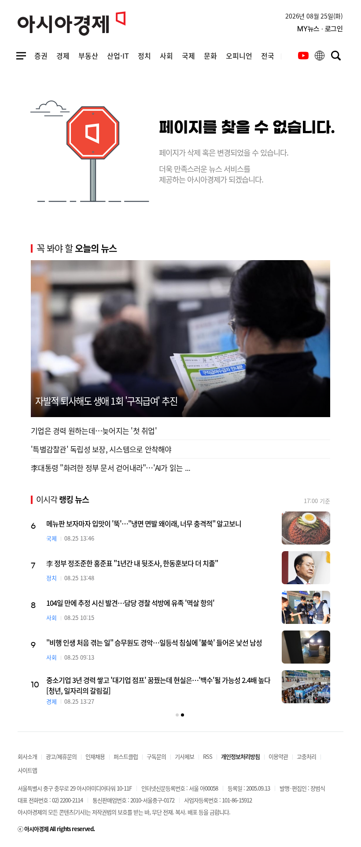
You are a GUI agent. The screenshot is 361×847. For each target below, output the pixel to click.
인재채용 (95, 756)
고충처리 (306, 756)
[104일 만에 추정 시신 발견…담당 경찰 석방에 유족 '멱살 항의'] (306, 607)
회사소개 (27, 756)
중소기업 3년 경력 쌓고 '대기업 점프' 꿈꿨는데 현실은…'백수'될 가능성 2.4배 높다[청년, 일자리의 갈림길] (158, 685)
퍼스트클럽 (126, 756)
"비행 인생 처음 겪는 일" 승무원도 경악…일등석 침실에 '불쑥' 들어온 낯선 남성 (154, 642)
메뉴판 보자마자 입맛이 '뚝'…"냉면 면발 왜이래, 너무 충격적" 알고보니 (143, 523)
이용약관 (278, 756)
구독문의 (156, 756)
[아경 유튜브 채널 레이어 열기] (303, 56)
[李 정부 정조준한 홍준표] (306, 567)
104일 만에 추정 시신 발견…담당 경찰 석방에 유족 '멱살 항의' (130, 602)
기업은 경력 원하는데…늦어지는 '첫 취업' (94, 430)
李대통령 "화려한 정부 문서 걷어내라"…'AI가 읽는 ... (110, 467)
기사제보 (184, 756)
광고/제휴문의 (61, 756)
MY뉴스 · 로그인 (320, 29)
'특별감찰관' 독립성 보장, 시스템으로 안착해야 (101, 449)
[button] (177, 714)
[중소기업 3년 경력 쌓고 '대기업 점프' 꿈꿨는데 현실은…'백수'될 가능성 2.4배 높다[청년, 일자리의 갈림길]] (306, 686)
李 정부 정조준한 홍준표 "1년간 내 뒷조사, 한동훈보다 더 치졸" (132, 563)
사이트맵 (27, 770)
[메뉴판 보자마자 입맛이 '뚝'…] (306, 528)
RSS (207, 756)
